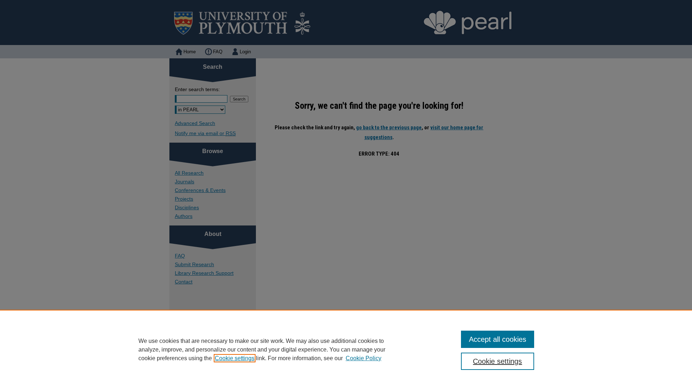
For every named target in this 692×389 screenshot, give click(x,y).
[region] (346, 349)
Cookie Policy (363, 358)
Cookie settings (234, 358)
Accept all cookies (497, 339)
